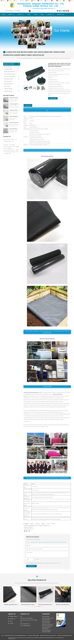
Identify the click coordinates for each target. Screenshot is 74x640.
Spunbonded (37, 523)
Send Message (31, 566)
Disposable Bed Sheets (8, 83)
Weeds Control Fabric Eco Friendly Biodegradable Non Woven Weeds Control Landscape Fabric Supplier (28, 604)
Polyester (53, 523)
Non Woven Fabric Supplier (33, 635)
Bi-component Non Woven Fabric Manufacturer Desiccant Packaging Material (14, 122)
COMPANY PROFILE (13, 616)
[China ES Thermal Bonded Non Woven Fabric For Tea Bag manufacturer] (5, 105)
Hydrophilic (43, 523)
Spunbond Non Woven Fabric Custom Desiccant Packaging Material (14, 128)
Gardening (31, 523)
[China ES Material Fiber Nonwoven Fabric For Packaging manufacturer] (5, 99)
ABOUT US (21, 14)
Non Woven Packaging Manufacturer (64, 635)
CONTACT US (50, 14)
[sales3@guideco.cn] (24, 531)
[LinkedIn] (64, 11)
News (11, 621)
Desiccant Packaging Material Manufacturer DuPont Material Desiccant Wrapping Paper (14, 116)
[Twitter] (62, 11)
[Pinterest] (68, 11)
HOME (3, 14)
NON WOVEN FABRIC (8, 69)
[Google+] (66, 11)
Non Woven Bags (7, 86)
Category (23, 58)
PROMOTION (60, 14)
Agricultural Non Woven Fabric (9, 71)
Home (20, 58)
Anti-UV (48, 523)
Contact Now (53, 98)
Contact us (24, 614)
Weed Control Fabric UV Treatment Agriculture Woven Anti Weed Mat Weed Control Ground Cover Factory (11, 604)
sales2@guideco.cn (26, 623)
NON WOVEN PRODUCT (8, 78)
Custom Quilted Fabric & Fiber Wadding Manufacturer (15, 635)
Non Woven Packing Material (9, 76)
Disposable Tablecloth (8, 88)
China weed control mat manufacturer (47, 338)
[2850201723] (26, 531)
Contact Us (12, 618)
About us (11, 614)
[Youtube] (58, 11)
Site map (11, 623)
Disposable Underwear (8, 91)
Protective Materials (7, 66)
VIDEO (29, 14)
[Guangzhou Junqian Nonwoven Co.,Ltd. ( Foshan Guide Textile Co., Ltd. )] (12, 5)
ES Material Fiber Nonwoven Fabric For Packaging (14, 97)
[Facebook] (60, 11)
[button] (72, 33)
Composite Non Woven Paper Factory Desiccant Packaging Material (14, 110)
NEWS (35, 14)
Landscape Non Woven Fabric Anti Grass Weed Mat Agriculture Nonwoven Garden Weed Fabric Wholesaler (49, 542)
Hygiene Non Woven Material (47, 624)
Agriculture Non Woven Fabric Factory (48, 635)
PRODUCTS (11, 14)
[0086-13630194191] (29, 531)
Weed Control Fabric (29, 58)
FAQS (42, 14)
